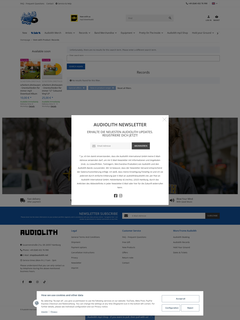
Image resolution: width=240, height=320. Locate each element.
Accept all (180, 298)
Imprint (44, 312)
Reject (190, 308)
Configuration (172, 308)
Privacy (54, 312)
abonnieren (140, 145)
